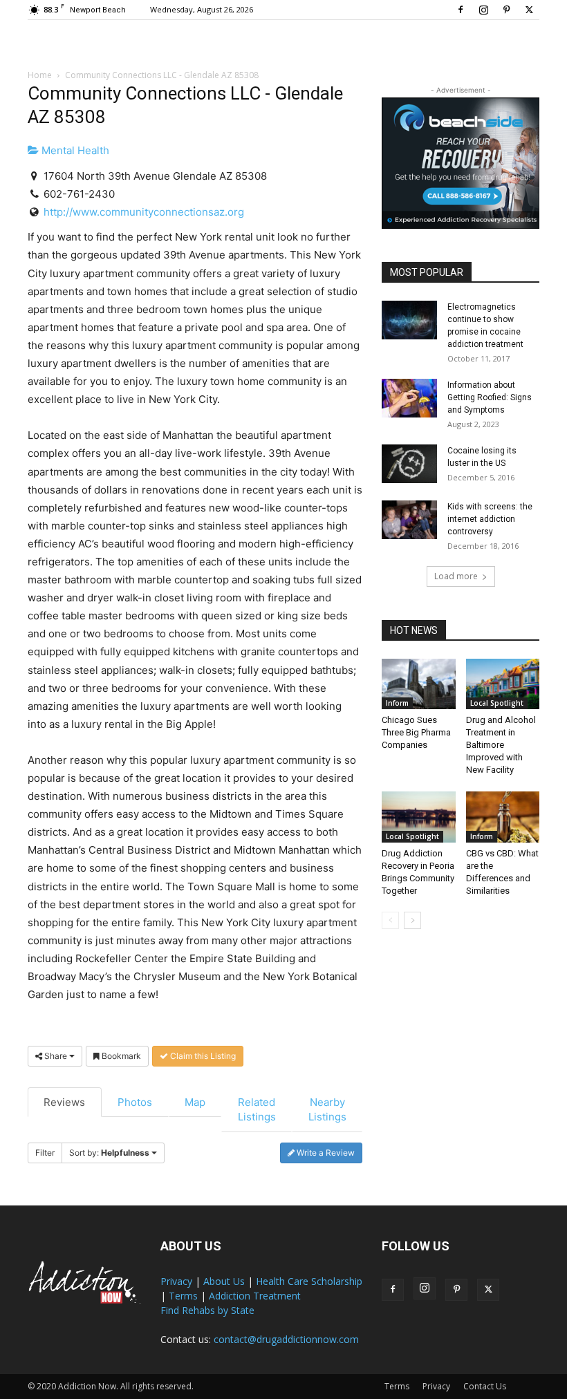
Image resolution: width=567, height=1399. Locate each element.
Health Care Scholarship (309, 1281)
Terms (183, 1295)
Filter (45, 1152)
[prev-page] (390, 920)
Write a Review (325, 1152)
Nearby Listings (327, 1109)
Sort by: (109, 1152)
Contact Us (484, 1386)
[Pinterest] (506, 9)
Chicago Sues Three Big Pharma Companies (416, 732)
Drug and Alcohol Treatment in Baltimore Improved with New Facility (501, 745)
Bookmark (120, 1056)
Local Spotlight (496, 703)
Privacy (176, 1281)
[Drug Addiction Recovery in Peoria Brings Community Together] (419, 816)
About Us (224, 1281)
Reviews (64, 1102)
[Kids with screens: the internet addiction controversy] (409, 519)
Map (195, 1102)
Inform (397, 703)
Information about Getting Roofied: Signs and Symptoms (489, 397)
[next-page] (412, 920)
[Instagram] (483, 9)
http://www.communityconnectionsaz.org (144, 211)
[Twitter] (529, 9)
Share (55, 1056)
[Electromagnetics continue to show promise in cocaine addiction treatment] (409, 320)
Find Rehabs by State (207, 1310)
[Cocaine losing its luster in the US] (409, 463)
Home (40, 75)
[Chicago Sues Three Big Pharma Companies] (419, 684)
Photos (135, 1102)
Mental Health (74, 150)
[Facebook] (460, 9)
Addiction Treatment (255, 1295)
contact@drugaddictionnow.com (286, 1339)
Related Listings (257, 1109)
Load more (456, 576)
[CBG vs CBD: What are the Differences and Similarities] (503, 816)
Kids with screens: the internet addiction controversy (489, 519)
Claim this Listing (202, 1056)
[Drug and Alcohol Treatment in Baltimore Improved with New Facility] (503, 684)
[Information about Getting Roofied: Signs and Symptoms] (409, 398)
